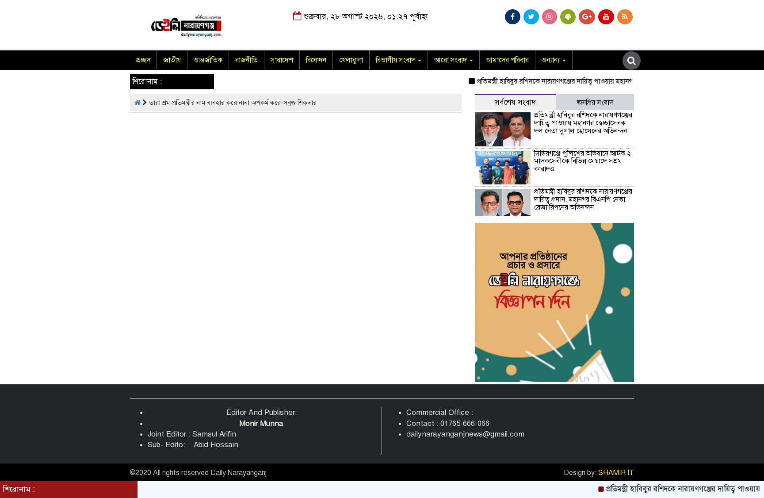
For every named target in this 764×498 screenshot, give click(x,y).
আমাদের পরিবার (507, 60)
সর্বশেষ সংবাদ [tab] (515, 102)
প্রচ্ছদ (143, 60)
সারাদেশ (282, 60)
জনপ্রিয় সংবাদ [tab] (595, 102)
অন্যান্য (552, 60)
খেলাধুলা (351, 60)
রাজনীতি (246, 60)
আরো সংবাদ (451, 60)
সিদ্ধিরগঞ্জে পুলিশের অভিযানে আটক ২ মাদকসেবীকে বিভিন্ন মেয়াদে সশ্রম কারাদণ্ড (582, 161)
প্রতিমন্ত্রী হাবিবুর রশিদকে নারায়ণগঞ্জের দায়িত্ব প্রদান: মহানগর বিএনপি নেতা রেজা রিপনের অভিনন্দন (583, 199)
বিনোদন (316, 60)
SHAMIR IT (616, 472)
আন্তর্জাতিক (208, 60)
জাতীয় (172, 60)
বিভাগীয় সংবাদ (396, 60)
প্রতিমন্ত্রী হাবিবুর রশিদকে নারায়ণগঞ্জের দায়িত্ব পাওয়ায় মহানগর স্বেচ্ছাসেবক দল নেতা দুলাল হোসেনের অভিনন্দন (612, 81)
